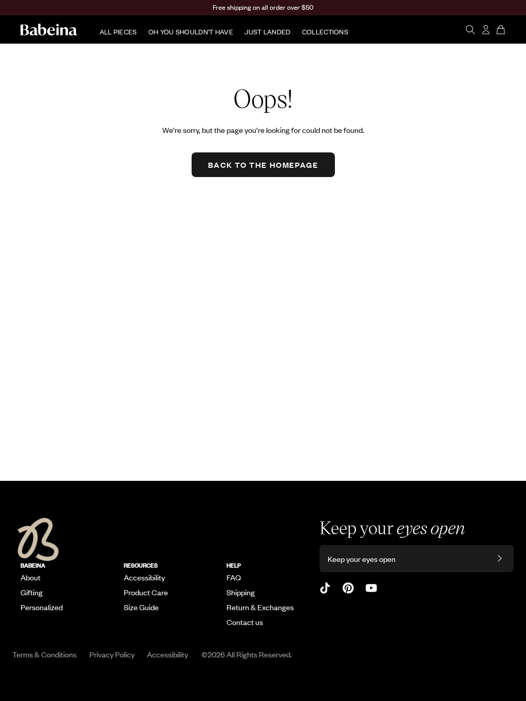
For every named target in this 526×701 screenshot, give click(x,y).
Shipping (241, 592)
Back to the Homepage (263, 164)
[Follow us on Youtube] (371, 588)
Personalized (42, 607)
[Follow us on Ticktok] (325, 588)
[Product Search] (470, 29)
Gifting (32, 592)
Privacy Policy (112, 654)
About (31, 577)
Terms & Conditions (44, 654)
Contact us (245, 622)
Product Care (146, 592)
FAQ (234, 577)
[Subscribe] (500, 558)
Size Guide (141, 607)
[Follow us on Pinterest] (348, 588)
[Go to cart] (501, 29)
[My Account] (486, 29)
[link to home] (49, 30)
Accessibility (144, 577)
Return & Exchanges (260, 607)
